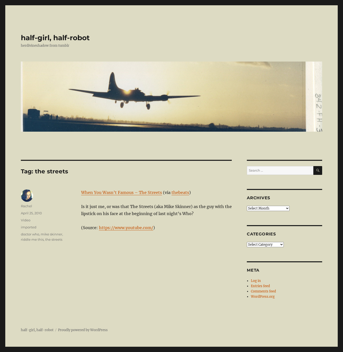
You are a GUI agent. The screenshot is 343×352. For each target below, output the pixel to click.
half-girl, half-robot (55, 37)
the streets (53, 239)
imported (28, 227)
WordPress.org (263, 296)
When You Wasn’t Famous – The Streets (121, 192)
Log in (256, 281)
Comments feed (263, 291)
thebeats (180, 192)
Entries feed (260, 286)
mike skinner (51, 234)
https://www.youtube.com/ (126, 227)
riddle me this (32, 239)
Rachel (26, 206)
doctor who (30, 234)
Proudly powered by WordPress (83, 330)
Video (25, 220)
